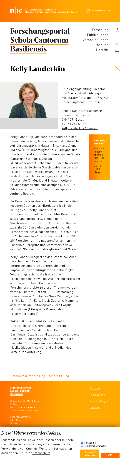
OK (110, 455)
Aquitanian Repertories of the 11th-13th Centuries (99, 155)
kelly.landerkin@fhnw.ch (80, 128)
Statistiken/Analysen (95, 445)
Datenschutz (41, 453)
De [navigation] (116, 44)
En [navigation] (117, 50)
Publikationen (97, 34)
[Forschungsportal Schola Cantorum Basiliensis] (40, 41)
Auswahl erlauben (90, 454)
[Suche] (117, 30)
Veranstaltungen (95, 39)
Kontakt (102, 49)
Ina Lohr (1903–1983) (98, 169)
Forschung (100, 29)
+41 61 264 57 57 (74, 124)
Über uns (101, 44)
